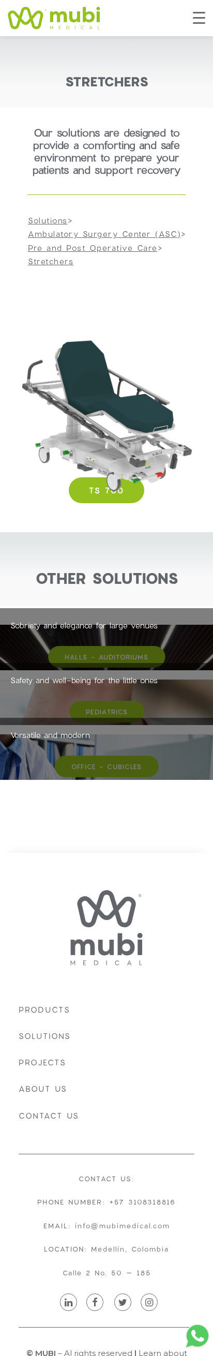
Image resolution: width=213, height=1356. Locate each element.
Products (44, 1009)
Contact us (49, 1115)
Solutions (45, 1036)
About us (43, 1088)
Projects (42, 1062)
